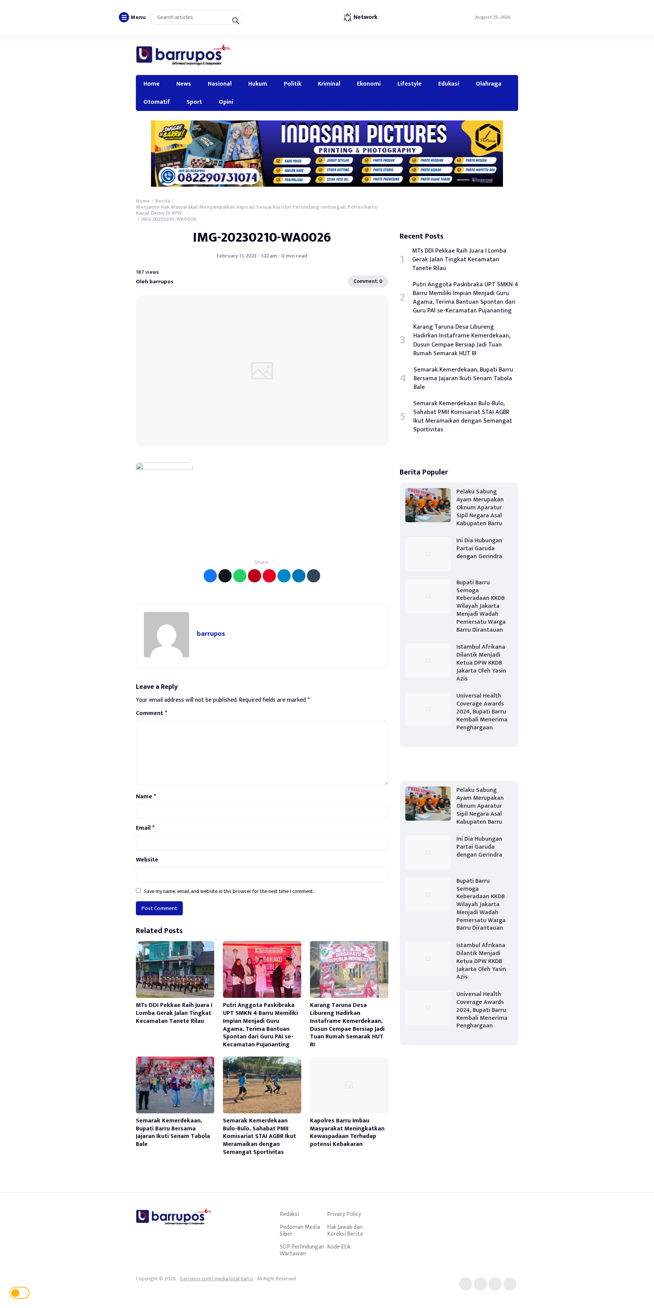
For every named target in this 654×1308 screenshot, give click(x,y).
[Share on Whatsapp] (239, 575)
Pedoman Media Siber (300, 1230)
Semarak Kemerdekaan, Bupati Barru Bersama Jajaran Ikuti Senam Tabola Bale (173, 1132)
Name (146, 796)
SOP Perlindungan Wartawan (302, 1250)
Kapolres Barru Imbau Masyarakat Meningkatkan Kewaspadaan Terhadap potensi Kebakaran (347, 1132)
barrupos (211, 634)
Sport (194, 102)
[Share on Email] (254, 575)
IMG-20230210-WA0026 (262, 237)
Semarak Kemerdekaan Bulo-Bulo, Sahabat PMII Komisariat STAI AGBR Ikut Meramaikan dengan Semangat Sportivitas (259, 1136)
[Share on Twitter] (225, 575)
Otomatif (156, 102)
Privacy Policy (344, 1214)
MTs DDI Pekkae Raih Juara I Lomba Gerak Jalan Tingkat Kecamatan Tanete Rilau (174, 1013)
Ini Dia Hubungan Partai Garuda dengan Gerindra (479, 548)
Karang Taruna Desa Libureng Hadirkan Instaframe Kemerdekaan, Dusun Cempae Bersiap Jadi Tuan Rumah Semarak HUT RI (347, 1025)
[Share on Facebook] (210, 575)
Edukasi (448, 84)
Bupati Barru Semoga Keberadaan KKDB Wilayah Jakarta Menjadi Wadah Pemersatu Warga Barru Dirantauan (481, 606)
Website (147, 860)
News (183, 84)
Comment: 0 (368, 281)
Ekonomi (369, 84)
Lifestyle (409, 84)
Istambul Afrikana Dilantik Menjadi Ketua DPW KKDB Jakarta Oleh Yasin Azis (481, 663)
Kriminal (329, 84)
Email (145, 828)
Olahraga (488, 84)
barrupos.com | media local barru (216, 1278)
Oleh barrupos (154, 281)
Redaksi (289, 1214)
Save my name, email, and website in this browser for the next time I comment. (229, 891)
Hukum (257, 84)
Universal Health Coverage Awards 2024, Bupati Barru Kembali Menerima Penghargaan (482, 711)
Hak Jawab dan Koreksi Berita (345, 1230)
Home (151, 84)
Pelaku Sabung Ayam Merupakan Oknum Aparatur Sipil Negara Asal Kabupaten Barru (480, 507)
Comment (151, 713)
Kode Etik (339, 1247)
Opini (226, 102)
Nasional (220, 84)
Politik (292, 84)
